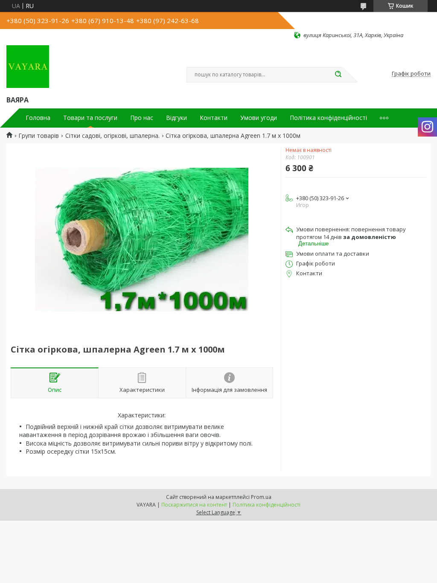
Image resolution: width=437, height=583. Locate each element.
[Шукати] (338, 74)
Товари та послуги (90, 118)
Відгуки (176, 118)
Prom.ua (261, 497)
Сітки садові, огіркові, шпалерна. (112, 136)
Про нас (141, 118)
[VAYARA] (27, 66)
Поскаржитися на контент (194, 504)
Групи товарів (38, 136)
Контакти (213, 118)
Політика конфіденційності (328, 118)
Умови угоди (258, 118)
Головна (38, 118)
